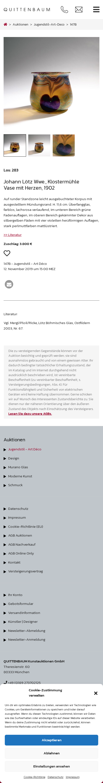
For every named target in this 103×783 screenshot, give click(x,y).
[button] (95, 692)
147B (73, 24)
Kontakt (14, 562)
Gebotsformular (20, 603)
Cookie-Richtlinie (34, 777)
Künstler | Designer (23, 621)
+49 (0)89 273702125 (24, 682)
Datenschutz (55, 777)
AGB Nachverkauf (21, 544)
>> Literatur (13, 234)
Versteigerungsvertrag (25, 571)
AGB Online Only (21, 553)
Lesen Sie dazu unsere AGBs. (30, 413)
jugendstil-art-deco (49, 24)
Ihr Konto (15, 594)
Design (13, 458)
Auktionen (20, 24)
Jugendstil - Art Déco (24, 449)
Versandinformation (24, 612)
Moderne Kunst (20, 476)
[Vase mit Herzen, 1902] (51, 131)
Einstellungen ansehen (51, 766)
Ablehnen (52, 753)
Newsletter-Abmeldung (26, 630)
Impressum (73, 777)
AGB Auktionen (20, 535)
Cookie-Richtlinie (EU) (25, 526)
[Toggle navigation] (96, 9)
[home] (5, 24)
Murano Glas (18, 467)
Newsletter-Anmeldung (26, 639)
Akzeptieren (52, 740)
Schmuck (15, 485)
